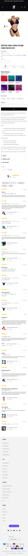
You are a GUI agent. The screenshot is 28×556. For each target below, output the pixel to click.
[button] (2, 7)
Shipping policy (14, 553)
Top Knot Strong (7, 551)
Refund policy (19, 551)
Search (4, 520)
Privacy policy (24, 551)
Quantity (2, 58)
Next (14, 109)
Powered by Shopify (12, 551)
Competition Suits (6, 462)
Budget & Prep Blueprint (7, 491)
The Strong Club (5, 451)
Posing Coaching (5, 445)
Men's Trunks (5, 471)
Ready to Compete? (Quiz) (7, 485)
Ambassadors (5, 511)
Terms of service (8, 553)
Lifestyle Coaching (6, 448)
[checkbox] (10, 186)
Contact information (20, 553)
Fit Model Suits (5, 465)
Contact (4, 514)
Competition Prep (6, 442)
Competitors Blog (6, 494)
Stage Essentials (5, 474)
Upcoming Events (6, 497)
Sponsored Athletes (6, 454)
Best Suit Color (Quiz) (6, 488)
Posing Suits (5, 468)
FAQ (3, 500)
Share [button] (3, 166)
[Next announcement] (25, 1)
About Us (4, 508)
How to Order (5, 477)
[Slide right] (16, 41)
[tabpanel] (14, 306)
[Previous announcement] (2, 1)
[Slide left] (11, 41)
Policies (4, 517)
